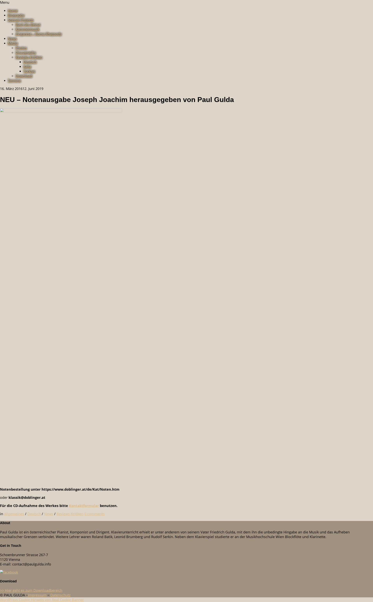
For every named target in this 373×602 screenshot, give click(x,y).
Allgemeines (14, 513)
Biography (16, 15)
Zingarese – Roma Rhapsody (39, 33)
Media (13, 43)
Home (13, 10)
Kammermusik (27, 29)
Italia (27, 66)
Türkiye (29, 71)
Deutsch (30, 61)
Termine (14, 80)
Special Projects (21, 19)
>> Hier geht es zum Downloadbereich (31, 590)
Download (24, 75)
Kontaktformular (84, 505)
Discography (26, 52)
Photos (21, 47)
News (12, 38)
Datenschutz (60, 595)
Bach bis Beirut (28, 24)
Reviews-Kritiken (29, 57)
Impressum (37, 595)
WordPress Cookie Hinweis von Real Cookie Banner (42, 599)
